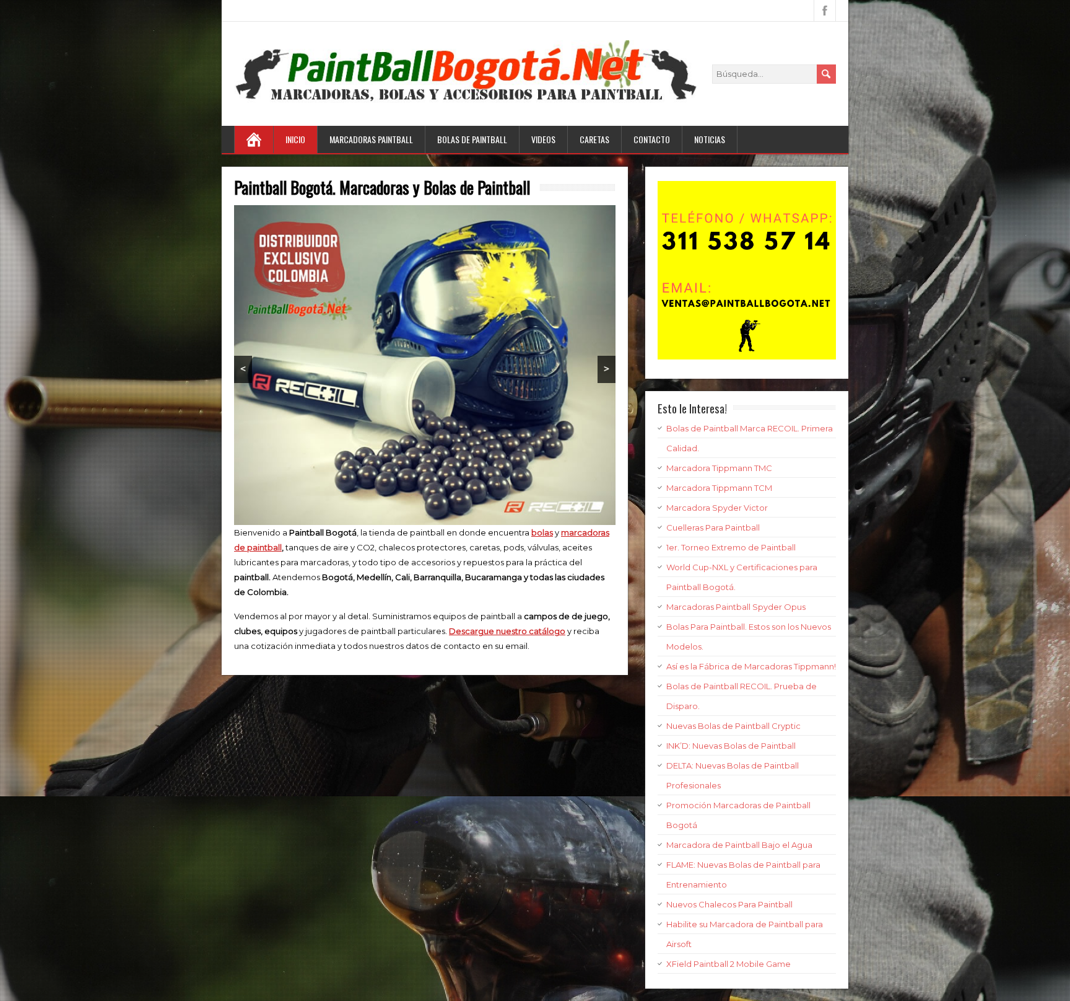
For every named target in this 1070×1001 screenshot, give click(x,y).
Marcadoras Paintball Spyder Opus (736, 607)
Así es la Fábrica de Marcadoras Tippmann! (751, 666)
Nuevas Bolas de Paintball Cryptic (733, 726)
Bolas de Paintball (472, 139)
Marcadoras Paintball (371, 139)
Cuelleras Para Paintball (713, 527)
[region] (424, 365)
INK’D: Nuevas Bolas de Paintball (731, 746)
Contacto (651, 139)
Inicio (295, 139)
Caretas (594, 139)
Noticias (709, 139)
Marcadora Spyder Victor (717, 508)
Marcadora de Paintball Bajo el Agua (739, 845)
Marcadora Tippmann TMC (719, 468)
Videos (543, 139)
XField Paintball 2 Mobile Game (728, 964)
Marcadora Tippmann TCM (719, 488)
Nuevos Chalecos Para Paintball (729, 904)
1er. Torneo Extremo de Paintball (731, 547)
